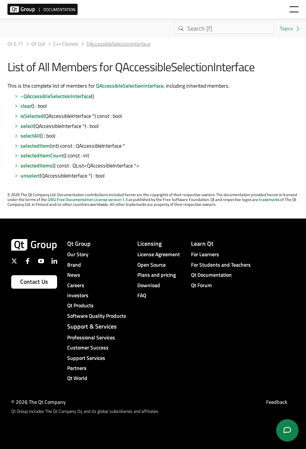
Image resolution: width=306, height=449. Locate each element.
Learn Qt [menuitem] (202, 243)
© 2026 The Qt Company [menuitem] (38, 402)
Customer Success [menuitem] (88, 347)
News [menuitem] (73, 275)
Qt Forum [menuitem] (201, 285)
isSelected (32, 116)
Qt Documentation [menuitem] (211, 275)
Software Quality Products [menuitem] (96, 316)
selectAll (30, 135)
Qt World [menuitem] (77, 378)
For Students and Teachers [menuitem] (221, 265)
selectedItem (35, 146)
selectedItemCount (42, 155)
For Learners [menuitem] (205, 254)
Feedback (276, 402)
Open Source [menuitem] (151, 265)
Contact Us (34, 281)
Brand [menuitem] (74, 265)
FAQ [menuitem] (141, 295)
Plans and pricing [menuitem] (156, 275)
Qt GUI (38, 43)
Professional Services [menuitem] (91, 337)
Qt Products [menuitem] (80, 305)
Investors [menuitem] (77, 295)
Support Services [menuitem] (86, 358)
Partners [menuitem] (77, 368)
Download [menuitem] (148, 285)
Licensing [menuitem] (149, 243)
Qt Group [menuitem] (79, 243)
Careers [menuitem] (75, 285)
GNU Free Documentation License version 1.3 (88, 199)
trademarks (269, 199)
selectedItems (37, 165)
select (27, 126)
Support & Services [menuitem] (92, 326)
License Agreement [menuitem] (158, 254)
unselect (30, 175)
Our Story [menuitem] (77, 254)
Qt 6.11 (15, 43)
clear (26, 106)
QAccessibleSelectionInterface (129, 86)
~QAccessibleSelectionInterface (56, 96)
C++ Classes (65, 43)
